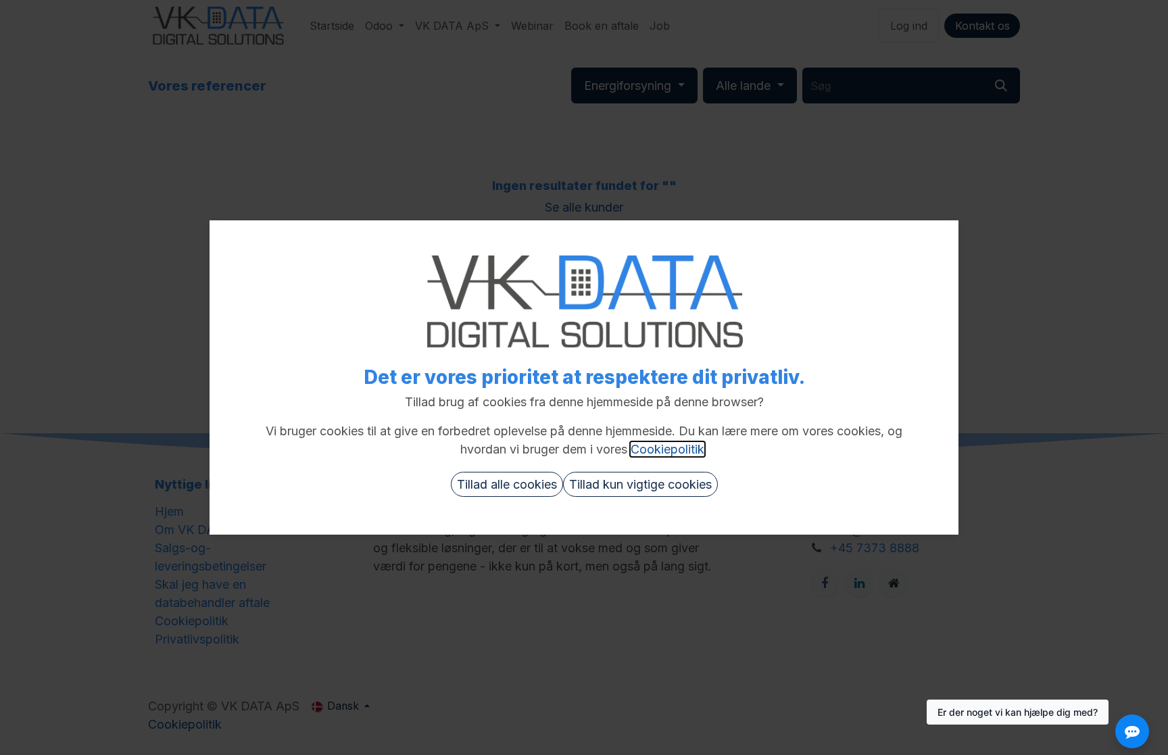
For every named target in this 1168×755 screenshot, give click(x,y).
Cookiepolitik (667, 449)
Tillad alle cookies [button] (507, 484)
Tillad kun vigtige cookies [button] (640, 484)
